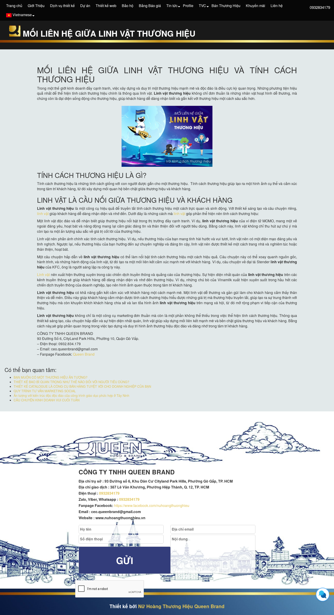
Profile (188, 5)
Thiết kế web (106, 5)
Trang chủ (14, 5)
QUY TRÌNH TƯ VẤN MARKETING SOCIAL (45, 391)
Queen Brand (84, 354)
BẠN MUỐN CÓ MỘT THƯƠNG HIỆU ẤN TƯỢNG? (50, 377)
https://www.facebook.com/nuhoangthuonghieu (151, 505)
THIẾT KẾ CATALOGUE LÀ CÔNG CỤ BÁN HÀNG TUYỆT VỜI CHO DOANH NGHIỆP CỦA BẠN (82, 386)
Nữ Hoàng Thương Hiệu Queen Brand (181, 606)
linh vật (43, 213)
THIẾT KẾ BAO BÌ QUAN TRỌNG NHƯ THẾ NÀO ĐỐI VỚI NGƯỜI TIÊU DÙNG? (71, 382)
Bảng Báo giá (150, 5)
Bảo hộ (127, 5)
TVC (202, 5)
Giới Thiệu (36, 5)
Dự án (85, 5)
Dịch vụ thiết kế (62, 5)
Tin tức (171, 5)
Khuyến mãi (255, 5)
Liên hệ (277, 5)
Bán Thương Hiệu (226, 5)
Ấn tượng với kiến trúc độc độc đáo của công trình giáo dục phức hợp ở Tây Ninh (71, 395)
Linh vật (43, 274)
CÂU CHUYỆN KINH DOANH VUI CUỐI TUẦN (47, 400)
